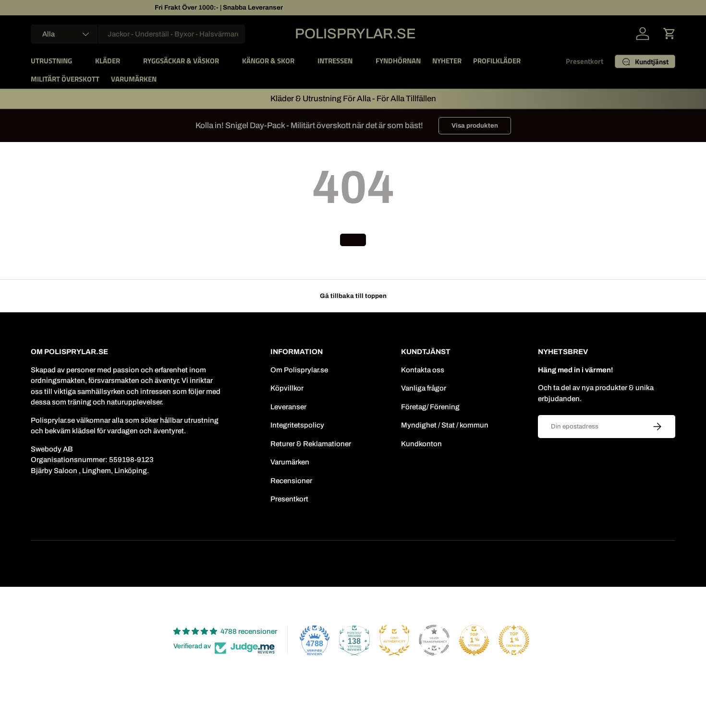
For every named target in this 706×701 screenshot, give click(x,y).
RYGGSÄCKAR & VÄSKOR (181, 60)
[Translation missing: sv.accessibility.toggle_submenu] (79, 61)
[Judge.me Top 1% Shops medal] (474, 640)
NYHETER (447, 60)
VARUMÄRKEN (134, 78)
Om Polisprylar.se (299, 370)
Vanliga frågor (423, 388)
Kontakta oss (422, 370)
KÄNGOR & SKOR (268, 60)
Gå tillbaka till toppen (353, 295)
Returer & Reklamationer (310, 444)
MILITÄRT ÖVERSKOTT (65, 78)
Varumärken (289, 462)
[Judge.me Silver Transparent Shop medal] (434, 640)
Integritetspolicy (297, 425)
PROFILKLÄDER (497, 60)
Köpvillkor (287, 388)
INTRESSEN (335, 60)
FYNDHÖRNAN (398, 60)
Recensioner (291, 481)
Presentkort (584, 61)
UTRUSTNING (51, 60)
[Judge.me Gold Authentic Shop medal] (394, 640)
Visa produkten (474, 125)
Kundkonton (421, 444)
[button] (669, 33)
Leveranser (288, 407)
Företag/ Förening (430, 407)
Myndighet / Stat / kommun (444, 425)
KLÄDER (107, 60)
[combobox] (138, 34)
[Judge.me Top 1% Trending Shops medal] (514, 640)
